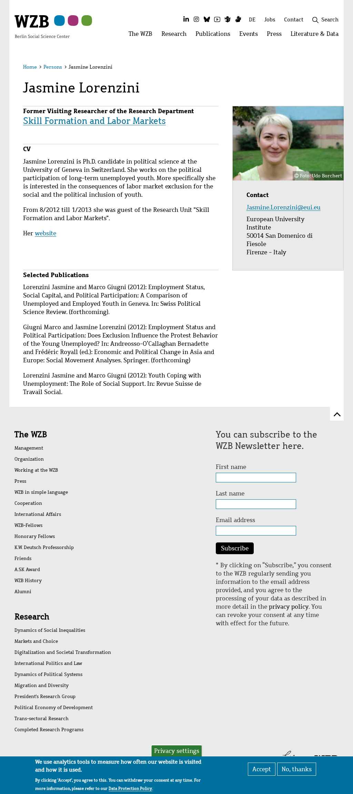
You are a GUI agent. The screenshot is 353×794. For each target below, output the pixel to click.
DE (252, 19)
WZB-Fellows (28, 525)
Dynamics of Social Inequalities (49, 630)
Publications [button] (215, 35)
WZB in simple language (41, 492)
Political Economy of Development (53, 707)
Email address (235, 520)
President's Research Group (44, 696)
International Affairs (37, 514)
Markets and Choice (36, 641)
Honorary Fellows (34, 536)
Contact (293, 19)
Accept (261, 769)
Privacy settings (176, 751)
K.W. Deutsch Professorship (44, 547)
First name (231, 467)
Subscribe (235, 548)
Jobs (269, 19)
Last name (230, 493)
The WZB (30, 434)
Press (20, 481)
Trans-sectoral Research (41, 718)
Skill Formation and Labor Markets (94, 121)
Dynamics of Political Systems (48, 674)
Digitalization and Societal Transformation (62, 652)
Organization (29, 459)
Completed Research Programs (48, 729)
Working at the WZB (36, 470)
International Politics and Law (48, 663)
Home (30, 66)
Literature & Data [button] (317, 35)
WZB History (28, 580)
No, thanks (297, 769)
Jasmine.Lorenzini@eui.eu (284, 207)
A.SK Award (27, 569)
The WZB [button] (143, 35)
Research (31, 616)
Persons (52, 66)
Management (28, 448)
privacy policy (289, 606)
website (45, 233)
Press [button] (276, 35)
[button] (331, 68)
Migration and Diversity (41, 685)
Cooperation (28, 503)
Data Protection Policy (130, 788)
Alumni (22, 591)
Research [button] (176, 35)
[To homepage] (42, 26)
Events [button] (250, 35)
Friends (22, 558)
